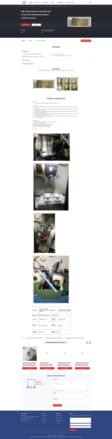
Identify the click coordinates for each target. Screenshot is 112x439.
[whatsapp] (31, 387)
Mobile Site (55, 435)
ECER (81, 436)
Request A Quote (86, 40)
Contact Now (57, 405)
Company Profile (44, 415)
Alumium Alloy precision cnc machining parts (53, 338)
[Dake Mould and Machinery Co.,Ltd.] (24, 2)
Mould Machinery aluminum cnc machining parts (75, 338)
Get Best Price (26, 24)
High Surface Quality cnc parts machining (34, 338)
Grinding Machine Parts (59, 420)
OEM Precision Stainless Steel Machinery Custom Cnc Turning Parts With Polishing (47, 364)
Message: (55, 379)
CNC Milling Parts (59, 415)
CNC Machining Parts (33, 6)
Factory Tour (44, 417)
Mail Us (36, 24)
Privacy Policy (61, 435)
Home (22, 6)
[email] (28, 387)
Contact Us (44, 422)
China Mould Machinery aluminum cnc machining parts (38, 436)
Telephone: (56, 398)
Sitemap (50, 435)
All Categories (58, 422)
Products (26, 6)
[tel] (38, 387)
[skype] (34, 387)
